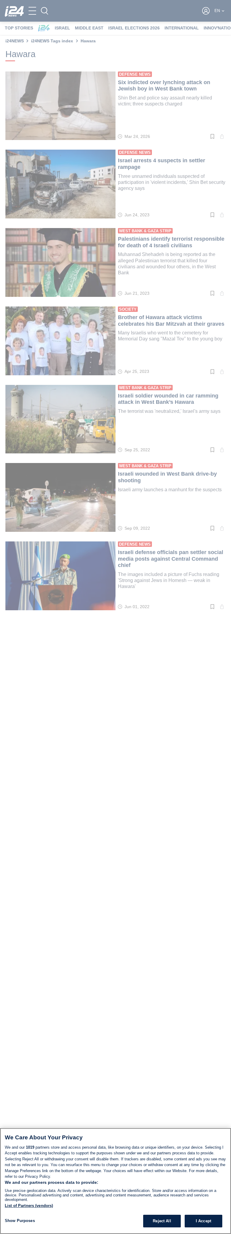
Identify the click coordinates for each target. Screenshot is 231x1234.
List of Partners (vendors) (29, 1205)
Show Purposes (20, 1220)
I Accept (203, 1221)
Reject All (162, 1221)
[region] (115, 1181)
